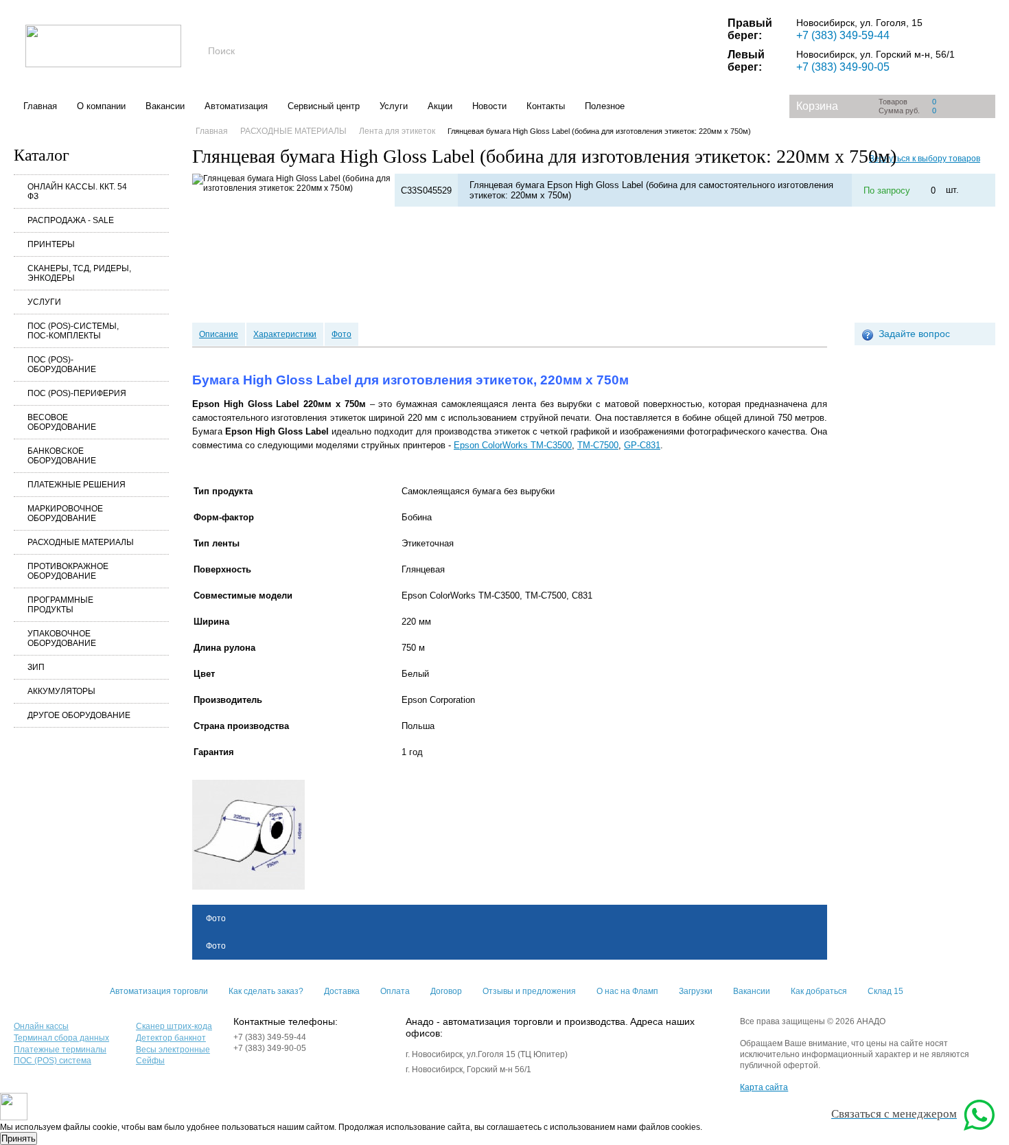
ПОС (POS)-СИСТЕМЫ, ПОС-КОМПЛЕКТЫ (73, 330)
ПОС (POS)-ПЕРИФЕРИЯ (76, 393)
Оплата (395, 991)
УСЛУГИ (44, 302)
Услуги (394, 106)
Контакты (545, 106)
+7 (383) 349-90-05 (843, 67)
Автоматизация (236, 106)
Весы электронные (173, 1049)
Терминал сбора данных (61, 1038)
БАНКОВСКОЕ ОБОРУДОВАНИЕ (61, 455)
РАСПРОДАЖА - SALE (70, 220)
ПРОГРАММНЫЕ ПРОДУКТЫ (60, 604)
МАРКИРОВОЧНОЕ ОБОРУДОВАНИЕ (65, 513)
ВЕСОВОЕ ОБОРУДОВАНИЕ (61, 422)
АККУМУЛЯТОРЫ (61, 691)
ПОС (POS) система (52, 1060)
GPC (642, 445)
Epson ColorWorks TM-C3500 (513, 445)
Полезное (605, 106)
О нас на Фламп (627, 991)
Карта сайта (764, 1087)
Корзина (817, 106)
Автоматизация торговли (159, 991)
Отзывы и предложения (529, 991)
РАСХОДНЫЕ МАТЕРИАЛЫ (80, 542)
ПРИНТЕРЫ (51, 244)
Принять (18, 1138)
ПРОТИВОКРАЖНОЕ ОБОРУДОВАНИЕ (67, 571)
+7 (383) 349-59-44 (843, 35)
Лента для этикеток (397, 131)
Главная (40, 106)
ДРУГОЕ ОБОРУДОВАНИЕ (78, 715)
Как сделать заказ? (266, 991)
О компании (101, 106)
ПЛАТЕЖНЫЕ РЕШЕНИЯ (76, 484)
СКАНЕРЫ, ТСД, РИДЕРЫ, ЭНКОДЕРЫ (79, 273)
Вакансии (165, 106)
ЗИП (36, 667)
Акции (440, 106)
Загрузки (695, 991)
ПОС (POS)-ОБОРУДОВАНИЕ (61, 364)
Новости (489, 106)
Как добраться (819, 991)
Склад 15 (885, 991)
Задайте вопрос (914, 333)
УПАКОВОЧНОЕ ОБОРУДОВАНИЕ (61, 638)
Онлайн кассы (41, 1026)
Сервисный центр (324, 106)
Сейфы (150, 1060)
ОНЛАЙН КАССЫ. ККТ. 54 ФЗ (77, 191)
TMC (597, 445)
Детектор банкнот (171, 1038)
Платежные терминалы (60, 1049)
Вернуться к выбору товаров (924, 158)
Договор (446, 991)
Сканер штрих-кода (174, 1026)
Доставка (342, 991)
